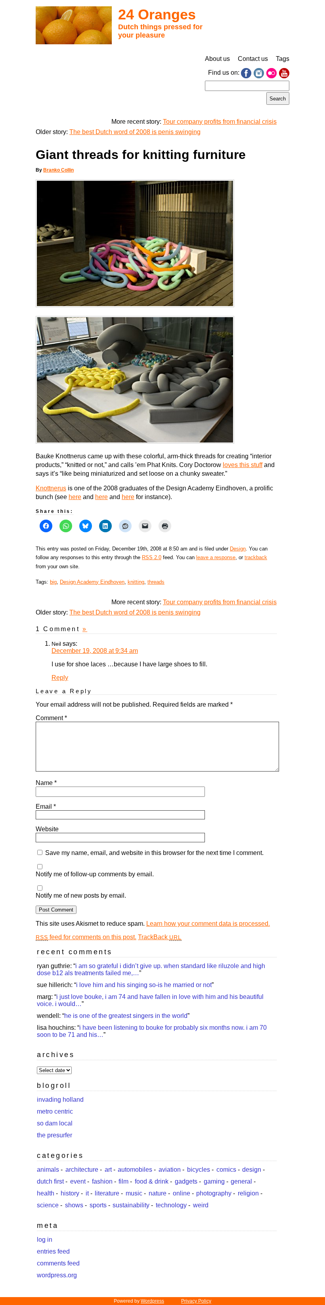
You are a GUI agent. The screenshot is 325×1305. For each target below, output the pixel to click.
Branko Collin (58, 170)
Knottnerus (51, 488)
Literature (107, 1193)
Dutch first (50, 1181)
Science (48, 1205)
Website (47, 829)
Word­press (152, 1301)
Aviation (170, 1169)
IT (87, 1193)
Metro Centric (55, 1111)
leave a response (215, 557)
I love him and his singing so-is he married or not (144, 985)
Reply (60, 677)
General (241, 1181)
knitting (136, 582)
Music (134, 1193)
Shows (74, 1205)
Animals (48, 1169)
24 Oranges (157, 14)
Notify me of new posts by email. (81, 895)
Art (108, 1169)
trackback (256, 557)
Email (46, 806)
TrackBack (160, 937)
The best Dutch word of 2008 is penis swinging (135, 132)
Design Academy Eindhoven (92, 582)
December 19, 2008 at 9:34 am (95, 650)
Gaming (214, 1181)
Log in (44, 1239)
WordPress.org (57, 1275)
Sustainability (131, 1205)
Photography (213, 1193)
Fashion (102, 1181)
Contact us (253, 58)
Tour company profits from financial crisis (220, 121)
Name (46, 782)
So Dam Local (55, 1123)
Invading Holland (60, 1099)
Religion (248, 1193)
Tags (282, 58)
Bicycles (198, 1169)
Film (123, 1181)
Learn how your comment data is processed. (208, 923)
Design (238, 549)
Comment (51, 718)
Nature (157, 1193)
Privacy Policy (196, 1301)
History (70, 1193)
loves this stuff (242, 464)
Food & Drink (151, 1181)
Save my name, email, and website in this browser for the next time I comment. (154, 852)
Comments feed (58, 1263)
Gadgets (186, 1181)
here (75, 497)
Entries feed (53, 1251)
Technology (171, 1205)
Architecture (81, 1169)
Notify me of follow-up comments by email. (95, 874)
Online (181, 1193)
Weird (200, 1205)
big (53, 582)
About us (217, 58)
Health (45, 1193)
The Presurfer (54, 1135)
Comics (226, 1169)
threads (155, 582)
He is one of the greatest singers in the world (125, 1015)
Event (78, 1181)
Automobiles (135, 1169)
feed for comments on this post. (86, 937)
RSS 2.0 (151, 557)
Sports (98, 1205)
